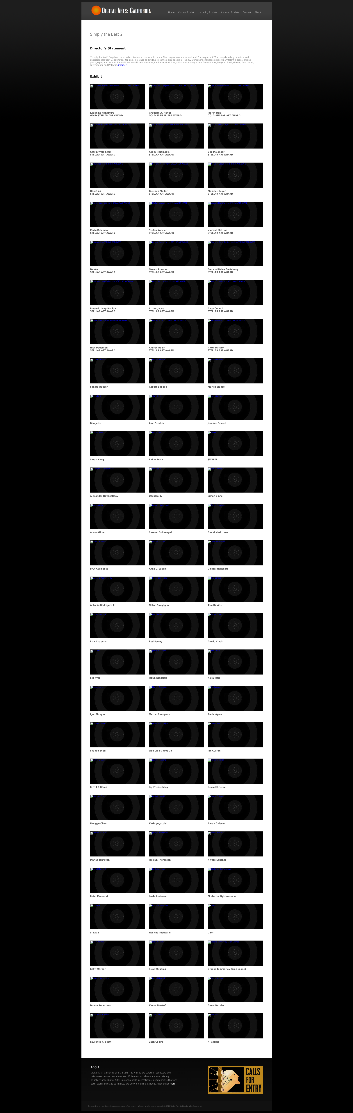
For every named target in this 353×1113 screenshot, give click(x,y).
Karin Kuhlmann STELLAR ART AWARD (102, 231)
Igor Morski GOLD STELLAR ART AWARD (224, 114)
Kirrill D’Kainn (98, 787)
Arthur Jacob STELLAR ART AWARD (161, 310)
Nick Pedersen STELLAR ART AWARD (102, 349)
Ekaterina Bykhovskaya (222, 896)
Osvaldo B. (155, 496)
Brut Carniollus (99, 568)
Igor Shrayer (97, 714)
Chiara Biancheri (218, 568)
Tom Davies (215, 605)
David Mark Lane (218, 532)
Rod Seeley (155, 641)
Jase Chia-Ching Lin (160, 750)
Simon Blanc (215, 496)
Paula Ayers (215, 714)
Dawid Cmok (215, 641)
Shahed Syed (98, 750)
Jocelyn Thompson (160, 859)
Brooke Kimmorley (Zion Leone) (227, 969)
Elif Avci (95, 678)
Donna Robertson (100, 1005)
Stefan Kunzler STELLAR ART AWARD (161, 231)
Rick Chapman (98, 641)
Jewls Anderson (158, 896)
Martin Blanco (216, 386)
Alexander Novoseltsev (104, 496)
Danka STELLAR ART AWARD (102, 270)
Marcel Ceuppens (159, 714)
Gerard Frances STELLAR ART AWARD (161, 270)
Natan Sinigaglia (159, 605)
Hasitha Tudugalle (160, 932)
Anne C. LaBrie (158, 568)
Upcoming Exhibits (207, 12)
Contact (247, 12)
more (172, 1083)
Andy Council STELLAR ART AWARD (220, 310)
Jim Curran (214, 750)
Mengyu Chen (98, 823)
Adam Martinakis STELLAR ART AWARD (161, 153)
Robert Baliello (158, 386)
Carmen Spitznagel (160, 532)
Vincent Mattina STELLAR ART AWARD (220, 231)
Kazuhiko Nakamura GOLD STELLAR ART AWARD (106, 114)
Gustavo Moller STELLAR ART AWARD (161, 192)
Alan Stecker (156, 423)
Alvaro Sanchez (217, 859)
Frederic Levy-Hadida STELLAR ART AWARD (103, 310)
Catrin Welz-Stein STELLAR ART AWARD (102, 153)
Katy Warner (98, 969)
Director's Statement (108, 48)
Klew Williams (157, 969)
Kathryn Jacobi (158, 823)
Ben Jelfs (95, 423)
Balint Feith (156, 459)
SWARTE (212, 459)
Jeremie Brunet (217, 423)
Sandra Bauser (99, 386)
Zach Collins (156, 1041)
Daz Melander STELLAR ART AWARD (220, 153)
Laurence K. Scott (100, 1041)
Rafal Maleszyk (99, 896)
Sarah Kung (97, 459)
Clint (210, 932)
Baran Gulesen (216, 823)
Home (171, 12)
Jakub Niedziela (158, 678)
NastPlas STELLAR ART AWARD (102, 192)
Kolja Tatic (214, 678)
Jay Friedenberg (158, 787)
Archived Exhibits (230, 12)
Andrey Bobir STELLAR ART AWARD (161, 349)
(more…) (122, 65)
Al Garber (213, 1041)
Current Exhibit (186, 12)
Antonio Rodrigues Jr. (102, 605)
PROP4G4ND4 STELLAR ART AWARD (220, 349)
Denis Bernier (216, 1005)
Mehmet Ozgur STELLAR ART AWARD (220, 192)
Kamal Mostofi (157, 1005)
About (258, 12)
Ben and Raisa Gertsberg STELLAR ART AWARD (223, 270)
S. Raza (94, 932)
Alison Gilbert (98, 532)
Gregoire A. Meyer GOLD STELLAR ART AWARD (165, 114)
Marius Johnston (100, 859)
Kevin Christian (217, 787)
